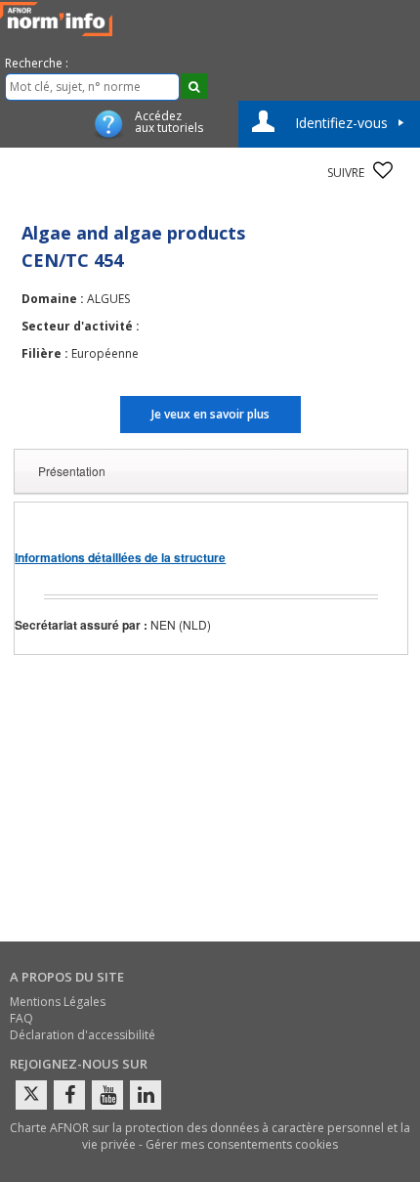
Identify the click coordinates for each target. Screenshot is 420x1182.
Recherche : (36, 63)
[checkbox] (383, 170)
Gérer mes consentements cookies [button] (242, 1144)
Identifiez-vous (341, 122)
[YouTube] (107, 1095)
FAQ (21, 1018)
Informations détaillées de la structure (120, 557)
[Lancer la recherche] (194, 86)
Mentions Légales (57, 1001)
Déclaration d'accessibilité (82, 1035)
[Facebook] (69, 1095)
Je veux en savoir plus (210, 414)
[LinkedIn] (145, 1095)
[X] (31, 1095)
